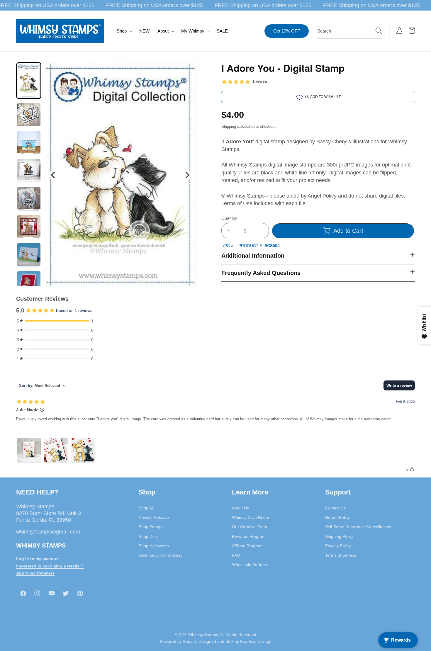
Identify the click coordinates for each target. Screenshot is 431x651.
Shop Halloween (154, 545)
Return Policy (337, 517)
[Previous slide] (53, 175)
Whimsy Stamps (203, 634)
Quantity (229, 218)
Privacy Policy (338, 545)
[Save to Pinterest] (187, 70)
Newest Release (154, 517)
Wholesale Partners (250, 564)
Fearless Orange (256, 641)
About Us (240, 507)
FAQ (236, 555)
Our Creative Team (249, 526)
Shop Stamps (151, 526)
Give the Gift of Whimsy (160, 555)
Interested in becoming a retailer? (50, 565)
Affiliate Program (247, 545)
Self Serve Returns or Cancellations (358, 526)
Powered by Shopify (178, 641)
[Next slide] (187, 175)
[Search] (378, 31)
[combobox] (350, 31)
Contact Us (335, 507)
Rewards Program (249, 536)
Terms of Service (340, 555)
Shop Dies (148, 536)
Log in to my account (37, 558)
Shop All (146, 507)
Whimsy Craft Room (250, 517)
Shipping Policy (339, 536)
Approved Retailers (35, 573)
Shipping (228, 126)
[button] (124, 31)
